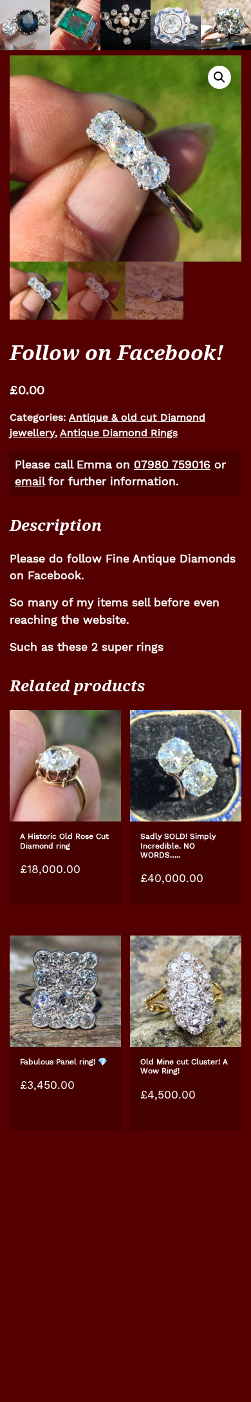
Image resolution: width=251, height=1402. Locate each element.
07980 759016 (172, 464)
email (29, 481)
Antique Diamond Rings (119, 433)
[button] (219, 77)
